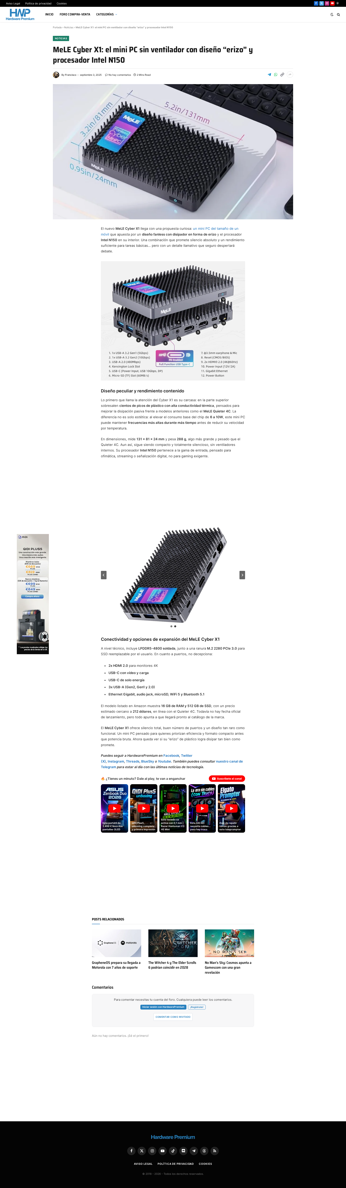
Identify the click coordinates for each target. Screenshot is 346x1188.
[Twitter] (60, 249)
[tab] (171, 626)
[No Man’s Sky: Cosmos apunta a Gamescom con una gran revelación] (229, 943)
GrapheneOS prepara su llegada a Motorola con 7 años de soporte (116, 965)
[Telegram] (60, 258)
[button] (173, 575)
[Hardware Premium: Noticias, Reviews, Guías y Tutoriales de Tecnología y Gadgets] (20, 14)
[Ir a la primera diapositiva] (242, 575)
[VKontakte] (60, 306)
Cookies (62, 3)
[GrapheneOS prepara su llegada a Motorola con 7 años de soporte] (116, 943)
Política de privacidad (38, 3)
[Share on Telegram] (269, 74)
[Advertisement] (173, 492)
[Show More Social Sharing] (290, 74)
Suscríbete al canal (229, 778)
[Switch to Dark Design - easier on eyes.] (332, 14)
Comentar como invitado (173, 1017)
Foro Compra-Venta (75, 14)
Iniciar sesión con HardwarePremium (163, 1007)
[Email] (60, 278)
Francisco (70, 74)
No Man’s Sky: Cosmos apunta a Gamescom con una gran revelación (228, 967)
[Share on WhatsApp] (276, 74)
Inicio (49, 14)
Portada (57, 27)
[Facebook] (60, 239)
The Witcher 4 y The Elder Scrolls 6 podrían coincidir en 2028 (172, 965)
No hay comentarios (120, 74)
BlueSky (147, 761)
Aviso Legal (13, 3)
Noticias (68, 27)
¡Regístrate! (196, 1007)
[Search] (338, 14)
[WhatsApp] (60, 287)
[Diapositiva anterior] (104, 575)
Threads (132, 761)
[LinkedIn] (60, 268)
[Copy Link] (282, 74)
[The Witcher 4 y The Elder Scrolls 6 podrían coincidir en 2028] (173, 943)
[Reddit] (60, 297)
